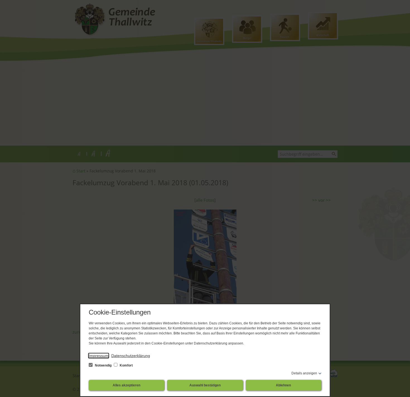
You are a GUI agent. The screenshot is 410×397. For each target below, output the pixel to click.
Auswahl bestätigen (205, 385)
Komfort (126, 365)
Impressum (98, 355)
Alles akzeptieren (126, 385)
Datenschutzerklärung (130, 355)
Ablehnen (283, 385)
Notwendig (103, 365)
